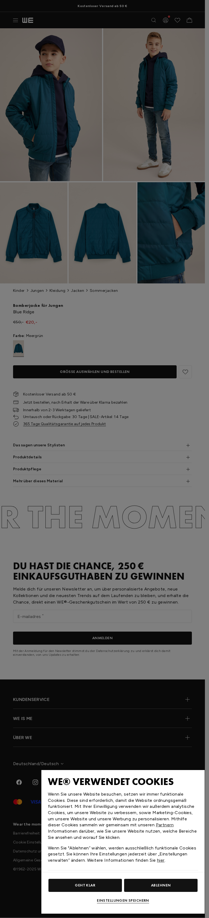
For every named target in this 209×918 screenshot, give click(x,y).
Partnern (165, 824)
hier (161, 860)
